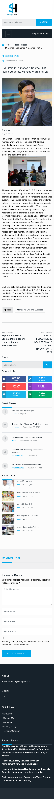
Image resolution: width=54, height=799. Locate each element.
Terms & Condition (11, 731)
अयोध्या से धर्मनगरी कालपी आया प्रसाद (28, 493)
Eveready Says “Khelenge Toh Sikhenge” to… (30, 424)
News (14, 414)
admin (7, 130)
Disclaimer (8, 722)
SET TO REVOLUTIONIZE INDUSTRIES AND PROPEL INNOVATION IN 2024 (43, 342)
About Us (7, 713)
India (14, 441)
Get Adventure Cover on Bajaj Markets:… (28, 437)
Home (8, 45)
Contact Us (8, 718)
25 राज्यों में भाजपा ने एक (24, 481)
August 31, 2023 (28, 496)
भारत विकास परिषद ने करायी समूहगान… (24, 410)
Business (15, 427)
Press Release (20, 45)
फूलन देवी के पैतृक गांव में (24, 504)
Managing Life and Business (30, 310)
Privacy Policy (9, 726)
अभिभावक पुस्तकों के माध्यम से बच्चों (27, 516)
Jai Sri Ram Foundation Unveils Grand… (27, 465)
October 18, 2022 (28, 485)
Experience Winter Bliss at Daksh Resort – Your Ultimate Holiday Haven (13, 339)
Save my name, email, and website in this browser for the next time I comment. (26, 643)
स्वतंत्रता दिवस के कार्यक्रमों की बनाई (28, 527)
